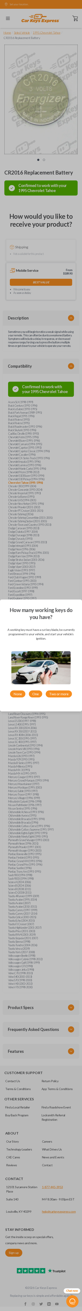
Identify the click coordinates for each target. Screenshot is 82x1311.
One (35, 694)
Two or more (58, 694)
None (18, 694)
